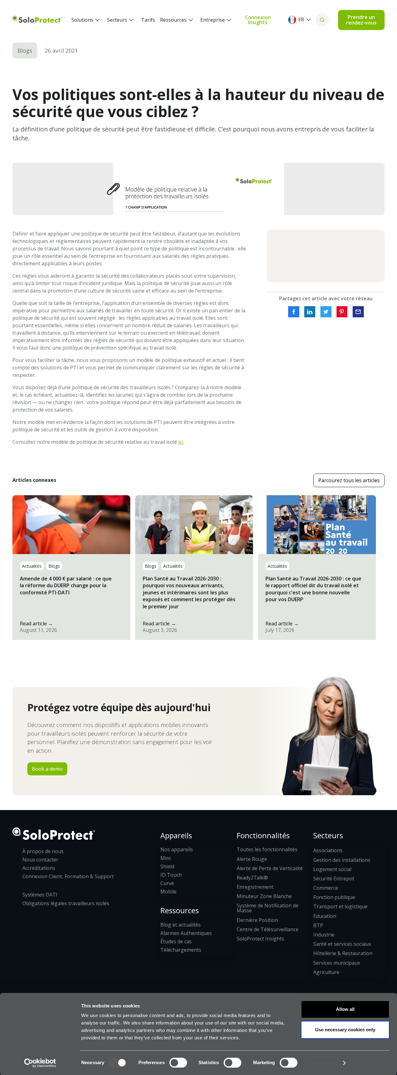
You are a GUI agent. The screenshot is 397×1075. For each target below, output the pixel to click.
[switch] (178, 1063)
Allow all (345, 1009)
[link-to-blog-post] (71, 567)
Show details (323, 1062)
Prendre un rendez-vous (361, 20)
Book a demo (47, 768)
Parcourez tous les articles (349, 480)
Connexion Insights (258, 20)
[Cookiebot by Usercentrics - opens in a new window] (40, 1063)
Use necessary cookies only (345, 1029)
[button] (84, 20)
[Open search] (322, 20)
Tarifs (148, 19)
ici (180, 441)
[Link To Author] (326, 256)
